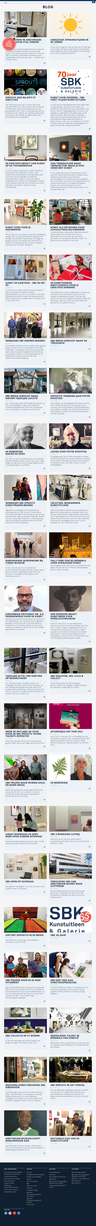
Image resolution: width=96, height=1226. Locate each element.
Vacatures (30, 1188)
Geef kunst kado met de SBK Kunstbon (9, 44)
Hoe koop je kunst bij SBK (12, 1179)
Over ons (29, 1172)
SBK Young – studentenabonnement (11, 1186)
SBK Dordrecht (76, 1181)
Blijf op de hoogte (32, 1181)
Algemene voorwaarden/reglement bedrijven (34, 1200)
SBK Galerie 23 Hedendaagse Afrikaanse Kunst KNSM (58, 1182)
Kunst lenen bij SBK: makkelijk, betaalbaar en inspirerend (13, 1173)
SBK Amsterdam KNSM (78, 1172)
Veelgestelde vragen (10, 1192)
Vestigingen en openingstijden (36, 1174)
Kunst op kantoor (9, 1181)
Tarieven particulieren (10, 1176)
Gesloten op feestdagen (34, 1177)
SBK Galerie (52, 1179)
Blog (28, 1183)
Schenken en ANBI (32, 1190)
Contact (29, 1179)
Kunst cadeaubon (54, 1172)
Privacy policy (30, 1204)
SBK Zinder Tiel (76, 1183)
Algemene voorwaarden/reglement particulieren (34, 1194)
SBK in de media (32, 1186)
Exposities (52, 1174)
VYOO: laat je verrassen (11, 1189)
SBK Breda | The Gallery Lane (80, 1178)
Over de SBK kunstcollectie (57, 1177)
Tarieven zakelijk (9, 1183)
